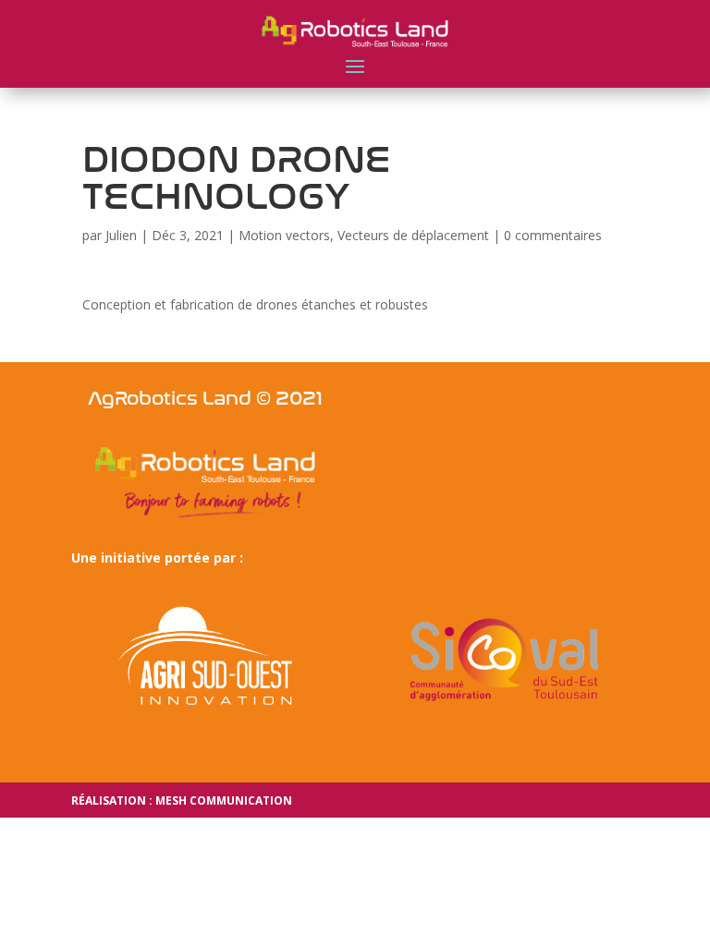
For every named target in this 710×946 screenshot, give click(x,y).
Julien (121, 235)
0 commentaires (553, 235)
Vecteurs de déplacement (413, 235)
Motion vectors (284, 235)
